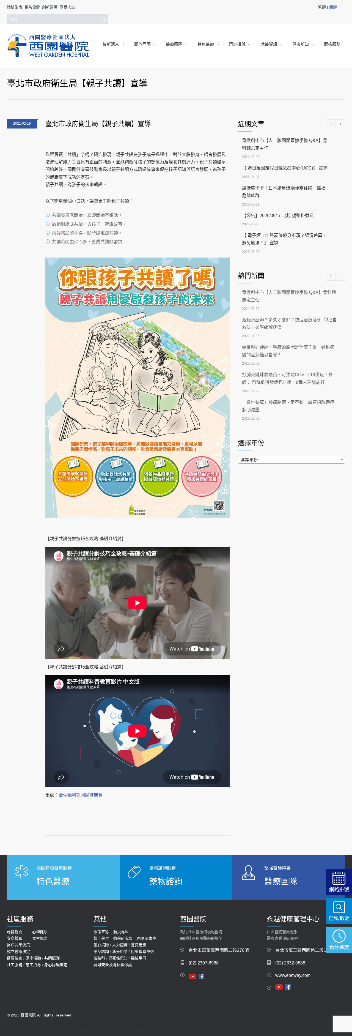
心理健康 (40, 932)
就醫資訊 (269, 44)
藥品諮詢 (101, 951)
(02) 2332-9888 (290, 963)
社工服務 (14, 965)
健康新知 (300, 44)
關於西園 (142, 44)
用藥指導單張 (142, 951)
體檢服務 (332, 44)
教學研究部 (123, 938)
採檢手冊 (138, 958)
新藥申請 (120, 951)
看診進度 (339, 947)
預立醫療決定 (18, 951)
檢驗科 (99, 958)
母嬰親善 (14, 932)
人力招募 (120, 945)
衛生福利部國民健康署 (81, 795)
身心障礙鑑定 (55, 965)
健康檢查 (14, 958)
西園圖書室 (146, 938)
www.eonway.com (292, 975)
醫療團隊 (174, 44)
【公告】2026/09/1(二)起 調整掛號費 (278, 215)
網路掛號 (339, 889)
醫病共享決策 (18, 945)
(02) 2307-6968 (204, 963)
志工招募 (33, 965)
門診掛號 (237, 44)
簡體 (333, 7)
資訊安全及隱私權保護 (113, 965)
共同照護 (52, 958)
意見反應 (138, 945)
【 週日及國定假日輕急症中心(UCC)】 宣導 (284, 168)
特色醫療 (205, 44)
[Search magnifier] (103, 19)
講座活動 (33, 958)
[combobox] (291, 460)
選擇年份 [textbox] (249, 460)
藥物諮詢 (165, 881)
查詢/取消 (339, 918)
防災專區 (121, 932)
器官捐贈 (40, 938)
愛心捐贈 (101, 945)
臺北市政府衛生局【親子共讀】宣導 (98, 123)
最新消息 (111, 44)
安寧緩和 (14, 938)
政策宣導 (101, 932)
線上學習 (101, 938)
